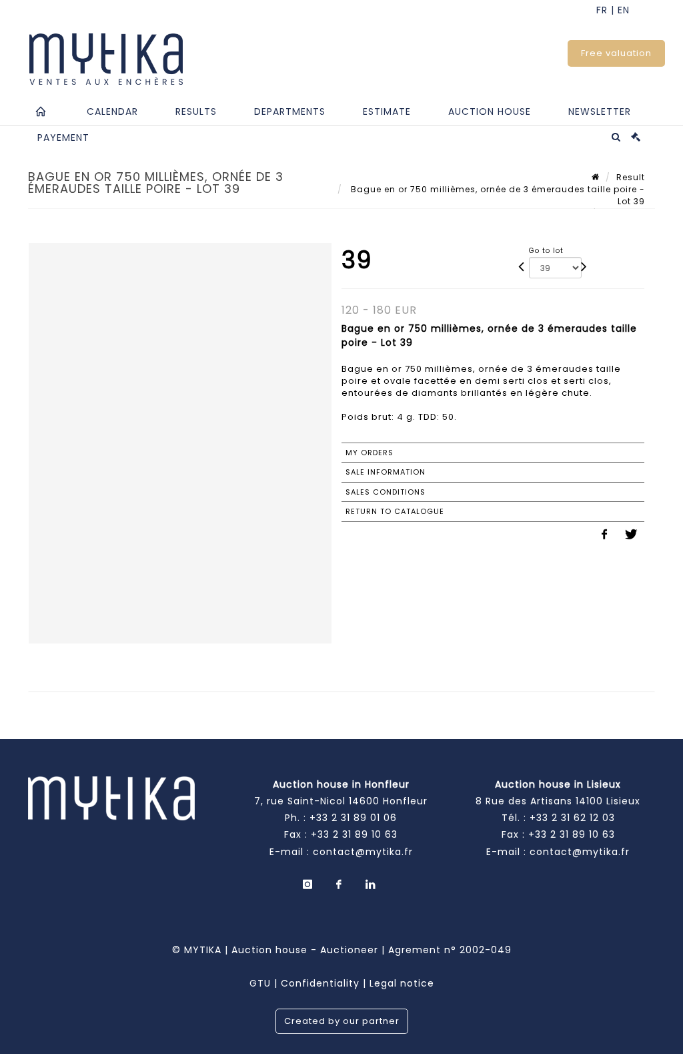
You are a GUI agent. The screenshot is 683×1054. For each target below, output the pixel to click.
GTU (260, 983)
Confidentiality (320, 983)
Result (630, 177)
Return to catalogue (395, 511)
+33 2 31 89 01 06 (353, 817)
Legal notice (402, 983)
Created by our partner (342, 1021)
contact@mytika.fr (363, 851)
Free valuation (616, 53)
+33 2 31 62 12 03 (572, 817)
